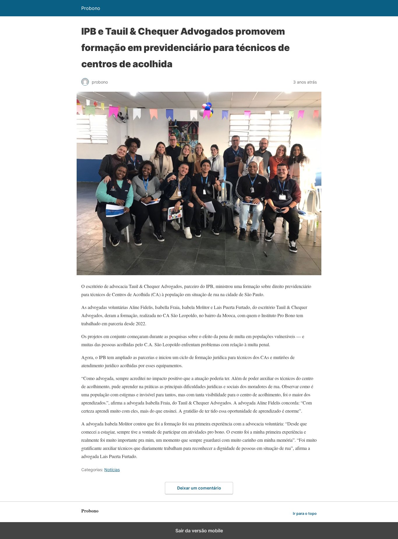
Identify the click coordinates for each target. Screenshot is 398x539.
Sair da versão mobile (199, 530)
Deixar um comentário (199, 487)
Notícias (112, 469)
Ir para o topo (305, 513)
